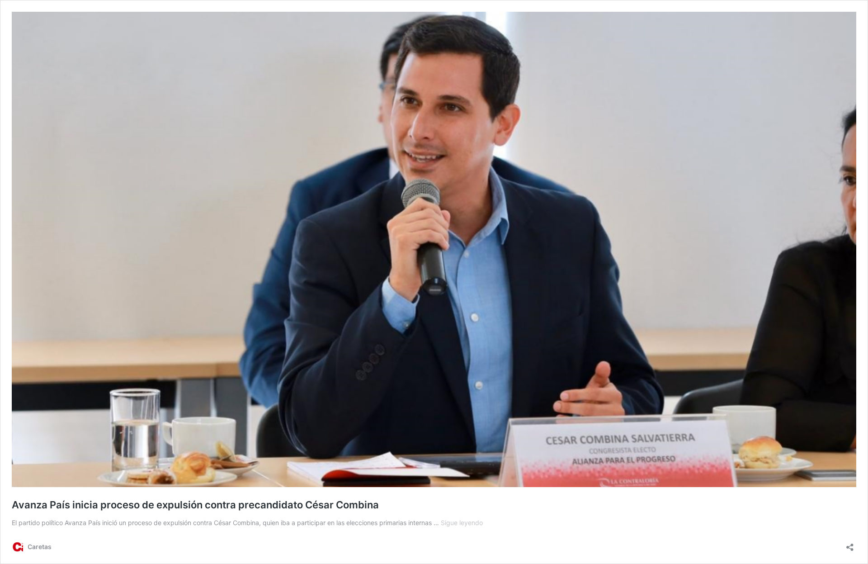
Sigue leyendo (462, 522)
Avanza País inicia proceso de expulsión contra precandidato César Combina (195, 505)
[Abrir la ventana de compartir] (850, 544)
